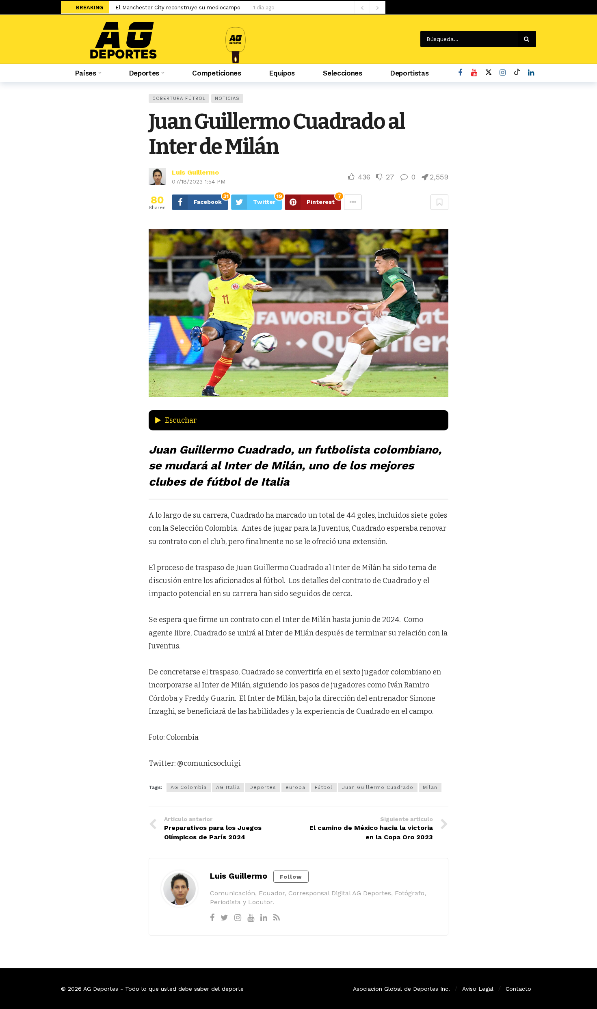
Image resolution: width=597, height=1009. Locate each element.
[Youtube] (474, 73)
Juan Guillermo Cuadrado (377, 787)
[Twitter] (224, 917)
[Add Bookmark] (439, 202)
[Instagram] (503, 73)
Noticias (227, 98)
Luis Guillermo (195, 172)
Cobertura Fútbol (178, 98)
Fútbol (324, 787)
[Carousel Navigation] (369, 7)
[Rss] (276, 917)
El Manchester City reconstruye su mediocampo (177, 7)
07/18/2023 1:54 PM (198, 181)
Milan (430, 787)
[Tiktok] (517, 73)
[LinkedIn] (531, 73)
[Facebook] (460, 73)
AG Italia (228, 787)
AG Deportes (100, 988)
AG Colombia (189, 787)
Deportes (262, 787)
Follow (291, 876)
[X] (488, 73)
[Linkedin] (263, 917)
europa (295, 787)
